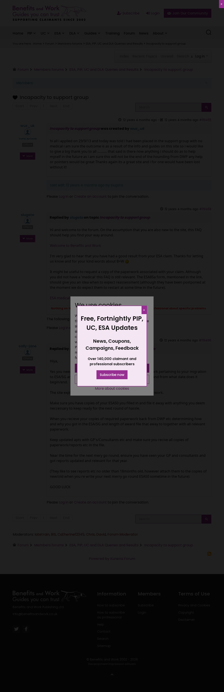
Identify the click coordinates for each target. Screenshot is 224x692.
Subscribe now (112, 374)
